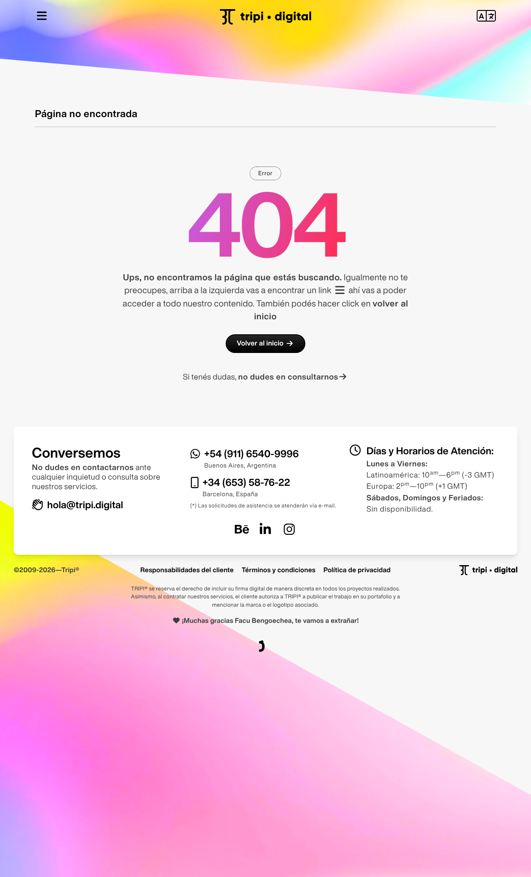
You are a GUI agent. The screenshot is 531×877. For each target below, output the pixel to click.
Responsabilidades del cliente (187, 569)
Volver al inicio (260, 343)
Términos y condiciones (278, 569)
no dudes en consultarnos (288, 377)
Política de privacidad (357, 569)
